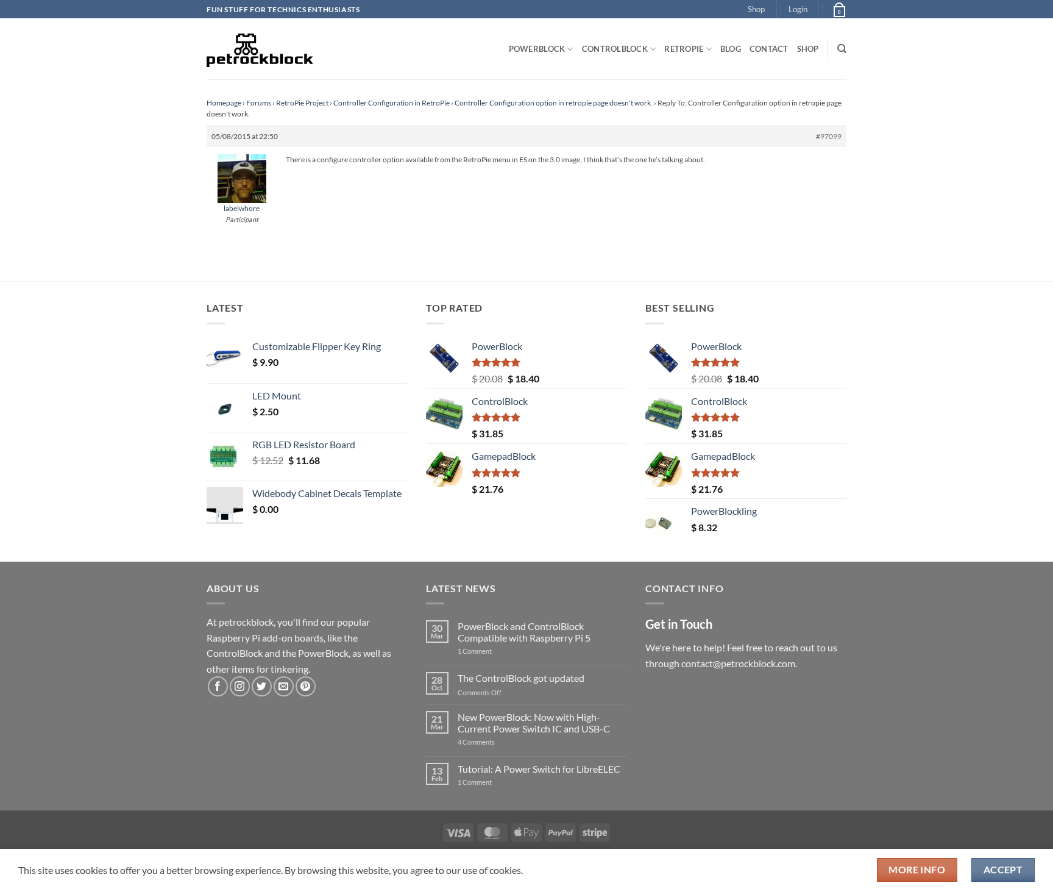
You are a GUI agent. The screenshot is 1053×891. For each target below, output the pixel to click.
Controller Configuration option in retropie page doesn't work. (554, 102)
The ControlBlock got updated (521, 678)
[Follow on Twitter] (262, 686)
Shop (756, 9)
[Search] (841, 48)
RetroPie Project (302, 102)
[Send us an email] (284, 686)
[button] (798, 9)
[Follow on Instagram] (240, 686)
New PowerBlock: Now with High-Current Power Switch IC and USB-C (534, 722)
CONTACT (769, 49)
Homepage (224, 102)
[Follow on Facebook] (218, 686)
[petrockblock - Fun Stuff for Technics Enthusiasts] (260, 48)
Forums (258, 102)
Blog (730, 49)
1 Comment (494, 651)
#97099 (829, 136)
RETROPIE (683, 49)
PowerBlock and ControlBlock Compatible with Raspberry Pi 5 (524, 631)
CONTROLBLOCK (615, 49)
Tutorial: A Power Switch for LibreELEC (539, 769)
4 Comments (494, 742)
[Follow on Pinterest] (306, 686)
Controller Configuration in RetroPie (391, 102)
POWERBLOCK (537, 49)
